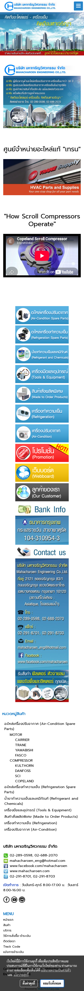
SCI (17, 776)
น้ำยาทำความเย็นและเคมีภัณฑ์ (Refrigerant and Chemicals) (41, 801)
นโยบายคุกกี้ (21, 975)
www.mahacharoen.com (30, 871)
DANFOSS (23, 770)
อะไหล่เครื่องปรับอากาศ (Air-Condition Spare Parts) (39, 726)
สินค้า (6, 925)
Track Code (11, 946)
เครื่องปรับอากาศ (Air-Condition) (30, 829)
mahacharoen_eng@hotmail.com (37, 860)
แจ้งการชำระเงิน (13, 952)
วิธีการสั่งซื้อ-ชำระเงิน (17, 936)
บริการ (7, 930)
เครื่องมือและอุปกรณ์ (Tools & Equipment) (37, 810)
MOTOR (16, 734)
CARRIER (22, 739)
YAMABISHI (24, 750)
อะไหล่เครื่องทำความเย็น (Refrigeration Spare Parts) (40, 789)
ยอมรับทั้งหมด (52, 983)
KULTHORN (24, 765)
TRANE (20, 745)
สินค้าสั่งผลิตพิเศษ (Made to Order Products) (41, 816)
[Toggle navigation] (78, 6)
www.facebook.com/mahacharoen (38, 865)
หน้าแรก (8, 919)
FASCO (20, 755)
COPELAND (24, 781)
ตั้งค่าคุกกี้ (29, 983)
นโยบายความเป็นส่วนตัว (56, 970)
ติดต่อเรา (9, 941)
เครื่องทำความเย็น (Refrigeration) (30, 823)
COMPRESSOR (21, 760)
